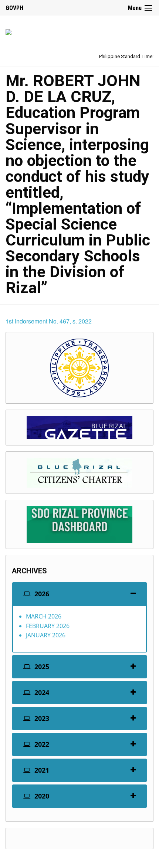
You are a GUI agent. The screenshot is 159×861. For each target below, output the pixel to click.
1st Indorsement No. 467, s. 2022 (49, 321)
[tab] (79, 594)
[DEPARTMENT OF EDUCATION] (8, 30)
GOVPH (14, 7)
